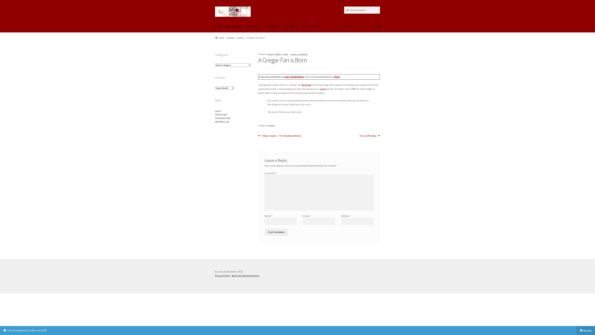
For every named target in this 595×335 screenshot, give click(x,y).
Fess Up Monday (368, 136)
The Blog (231, 37)
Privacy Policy (222, 275)
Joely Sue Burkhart (294, 76)
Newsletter (273, 26)
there (337, 76)
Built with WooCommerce (245, 275)
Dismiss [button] (587, 330)
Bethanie (306, 84)
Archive (240, 37)
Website (345, 215)
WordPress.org (222, 121)
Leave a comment (299, 54)
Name (268, 215)
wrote (323, 88)
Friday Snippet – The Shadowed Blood (281, 136)
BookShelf (252, 26)
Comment (270, 173)
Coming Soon (234, 26)
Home (218, 26)
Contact (289, 26)
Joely (285, 54)
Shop (316, 26)
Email (307, 215)
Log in (218, 110)
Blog (305, 26)
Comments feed (222, 117)
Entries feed (221, 114)
